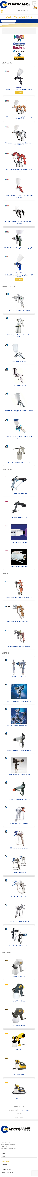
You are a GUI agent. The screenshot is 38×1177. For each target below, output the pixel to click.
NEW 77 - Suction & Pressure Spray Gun (19, 310)
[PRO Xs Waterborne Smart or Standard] (19, 765)
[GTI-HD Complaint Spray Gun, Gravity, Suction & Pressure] (19, 212)
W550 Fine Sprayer (19, 1050)
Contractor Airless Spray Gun (19, 872)
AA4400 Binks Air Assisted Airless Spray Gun (19, 622)
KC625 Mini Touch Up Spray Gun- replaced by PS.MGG (19, 437)
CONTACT (4, 1164)
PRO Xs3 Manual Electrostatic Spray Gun (19, 726)
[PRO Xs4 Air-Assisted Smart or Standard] (19, 789)
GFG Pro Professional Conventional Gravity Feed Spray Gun (19, 196)
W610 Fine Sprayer (19, 1099)
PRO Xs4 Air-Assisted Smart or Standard (19, 799)
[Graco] (19, 54)
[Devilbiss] (19, 37)
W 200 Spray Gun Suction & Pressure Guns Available (19, 336)
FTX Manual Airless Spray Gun (19, 848)
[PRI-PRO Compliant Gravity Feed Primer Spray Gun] (19, 238)
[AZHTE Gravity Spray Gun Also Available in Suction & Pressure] (19, 400)
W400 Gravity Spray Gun (19, 361)
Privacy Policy (6, 1169)
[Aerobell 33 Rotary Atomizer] (19, 532)
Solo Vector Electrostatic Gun (19, 517)
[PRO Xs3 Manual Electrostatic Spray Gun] (19, 716)
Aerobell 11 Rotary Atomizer (19, 566)
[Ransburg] (19, 47)
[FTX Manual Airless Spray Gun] (19, 838)
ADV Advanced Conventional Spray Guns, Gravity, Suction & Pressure (19, 144)
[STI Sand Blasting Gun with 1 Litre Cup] (19, 452)
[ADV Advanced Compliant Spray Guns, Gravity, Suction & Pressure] (19, 107)
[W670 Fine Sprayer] (19, 1064)
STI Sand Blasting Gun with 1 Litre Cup (19, 462)
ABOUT (3, 1156)
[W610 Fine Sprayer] (19, 1089)
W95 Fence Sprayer (19, 976)
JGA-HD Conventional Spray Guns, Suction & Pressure (19, 170)
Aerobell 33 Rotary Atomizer (19, 542)
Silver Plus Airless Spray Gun (19, 897)
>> (28, 1110)
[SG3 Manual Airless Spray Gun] (19, 813)
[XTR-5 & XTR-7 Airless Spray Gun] (19, 911)
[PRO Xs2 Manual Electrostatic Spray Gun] (19, 691)
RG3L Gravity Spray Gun (19, 385)
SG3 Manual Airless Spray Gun (19, 823)
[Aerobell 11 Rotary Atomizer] (19, 556)
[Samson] (19, 44)
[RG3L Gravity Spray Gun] (19, 375)
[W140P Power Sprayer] (19, 991)
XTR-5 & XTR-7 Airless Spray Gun (19, 921)
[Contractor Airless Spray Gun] (19, 862)
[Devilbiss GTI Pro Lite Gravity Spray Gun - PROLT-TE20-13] (19, 262)
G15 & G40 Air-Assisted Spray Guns (19, 946)
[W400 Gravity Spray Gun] (19, 351)
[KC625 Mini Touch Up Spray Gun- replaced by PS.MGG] (19, 426)
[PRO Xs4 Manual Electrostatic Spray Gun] (19, 740)
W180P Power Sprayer (19, 1025)
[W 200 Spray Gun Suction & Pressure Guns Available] (19, 325)
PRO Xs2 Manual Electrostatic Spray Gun (19, 701)
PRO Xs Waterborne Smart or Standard (19, 774)
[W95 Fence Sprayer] (19, 966)
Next (23, 1110)
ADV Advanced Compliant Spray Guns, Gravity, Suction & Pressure (19, 117)
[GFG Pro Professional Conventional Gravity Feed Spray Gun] (19, 185)
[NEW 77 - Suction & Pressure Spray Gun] (19, 300)
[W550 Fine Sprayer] (19, 1040)
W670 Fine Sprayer (19, 1074)
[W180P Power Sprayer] (19, 1015)
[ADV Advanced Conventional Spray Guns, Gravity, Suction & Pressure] (19, 133)
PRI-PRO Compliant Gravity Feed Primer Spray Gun (19, 248)
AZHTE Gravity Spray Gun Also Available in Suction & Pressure (19, 411)
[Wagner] (19, 58)
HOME (3, 1153)
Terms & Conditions (7, 1172)
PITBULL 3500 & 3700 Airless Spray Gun (19, 646)
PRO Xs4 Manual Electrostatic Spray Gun (19, 750)
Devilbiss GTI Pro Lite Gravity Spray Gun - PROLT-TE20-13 (19, 276)
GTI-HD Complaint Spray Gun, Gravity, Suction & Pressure (19, 222)
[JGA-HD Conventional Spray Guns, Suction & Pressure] (19, 159)
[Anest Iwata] (19, 40)
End (27, 1110)
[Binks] (19, 51)
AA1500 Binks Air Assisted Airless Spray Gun (19, 597)
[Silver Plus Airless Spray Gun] (19, 887)
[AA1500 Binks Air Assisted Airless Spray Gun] (19, 587)
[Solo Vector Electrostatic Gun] (19, 508)
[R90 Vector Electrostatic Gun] (19, 483)
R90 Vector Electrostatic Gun (19, 493)
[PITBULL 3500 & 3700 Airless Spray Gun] (19, 636)
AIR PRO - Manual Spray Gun (19, 677)
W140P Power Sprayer (19, 1001)
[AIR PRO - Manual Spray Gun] (19, 667)
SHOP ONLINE (5, 1161)
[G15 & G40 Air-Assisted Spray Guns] (19, 936)
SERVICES (4, 1159)
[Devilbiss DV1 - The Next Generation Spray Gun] (19, 77)
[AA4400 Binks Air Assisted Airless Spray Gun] (19, 612)
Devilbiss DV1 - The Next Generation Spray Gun (19, 89)
